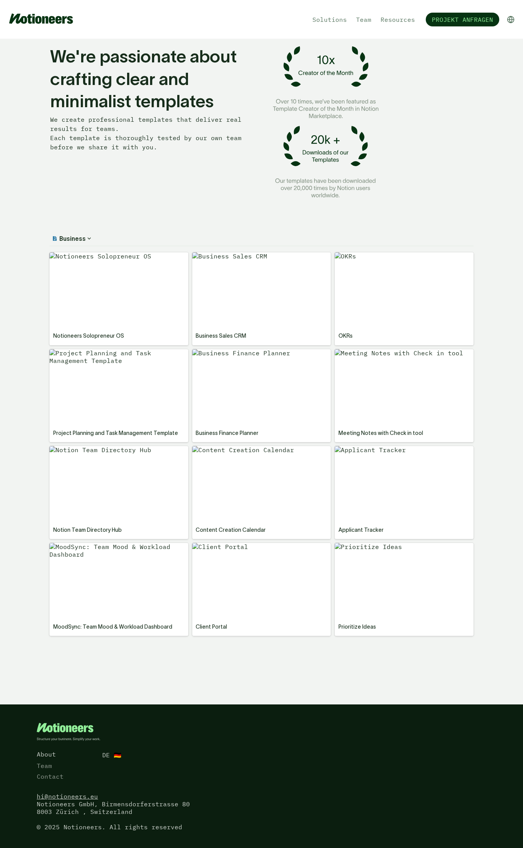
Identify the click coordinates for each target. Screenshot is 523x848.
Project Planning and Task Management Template (118, 356)
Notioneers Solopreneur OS (97, 256)
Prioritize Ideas (365, 547)
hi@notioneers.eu (67, 796)
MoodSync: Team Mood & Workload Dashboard (106, 550)
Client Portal (217, 547)
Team (363, 19)
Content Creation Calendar (240, 450)
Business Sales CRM (226, 256)
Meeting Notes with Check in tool (396, 353)
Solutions (329, 19)
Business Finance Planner (238, 353)
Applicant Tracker (367, 450)
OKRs (342, 256)
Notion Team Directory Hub (97, 450)
